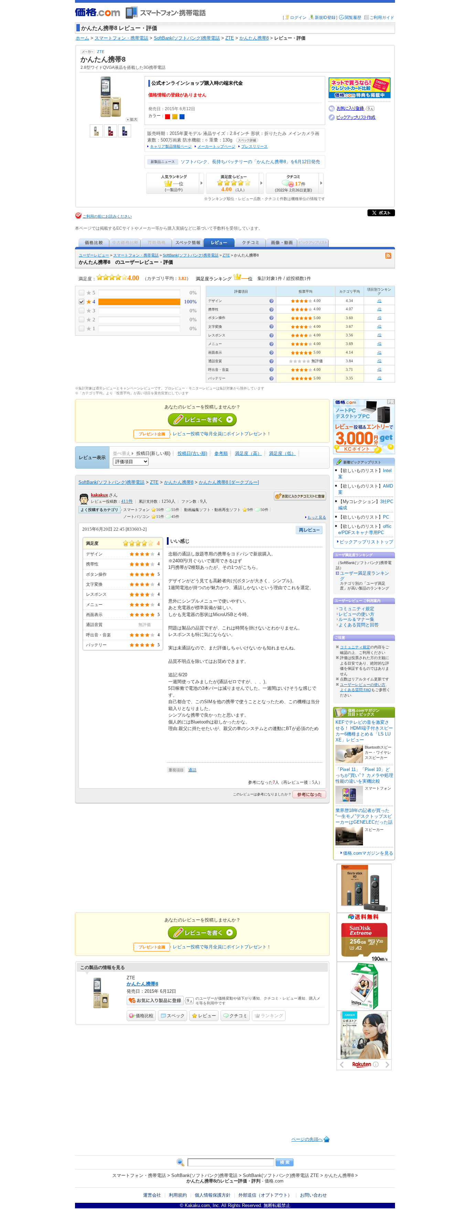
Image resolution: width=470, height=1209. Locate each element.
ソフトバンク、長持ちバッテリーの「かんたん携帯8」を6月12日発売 (250, 161)
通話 (192, 770)
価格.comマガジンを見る (368, 853)
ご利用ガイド (382, 17)
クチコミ (238, 1015)
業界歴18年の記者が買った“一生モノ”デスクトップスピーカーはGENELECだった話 (364, 816)
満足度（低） (282, 453)
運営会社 (152, 1195)
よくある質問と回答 (359, 624)
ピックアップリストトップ (366, 541)
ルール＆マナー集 (356, 619)
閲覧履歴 (353, 17)
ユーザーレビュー (94, 255)
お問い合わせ (313, 1195)
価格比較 (144, 1015)
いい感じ (180, 541)
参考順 (221, 453)
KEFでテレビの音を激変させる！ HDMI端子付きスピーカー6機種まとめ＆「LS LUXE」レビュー (364, 731)
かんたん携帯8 (178, 482)
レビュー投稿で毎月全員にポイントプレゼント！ (222, 433)
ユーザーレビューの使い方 (362, 684)
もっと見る (316, 517)
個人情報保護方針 (213, 1195)
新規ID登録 (325, 17)
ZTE (100, 52)
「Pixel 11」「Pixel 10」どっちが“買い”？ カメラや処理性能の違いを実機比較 (364, 775)
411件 (127, 501)
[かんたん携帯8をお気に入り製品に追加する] (155, 1000)
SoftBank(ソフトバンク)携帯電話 (190, 255)
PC (386, 517)
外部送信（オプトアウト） (265, 1195)
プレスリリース (254, 146)
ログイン (298, 17)
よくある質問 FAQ (355, 690)
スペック (176, 1015)
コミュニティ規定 (356, 608)
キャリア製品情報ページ (171, 146)
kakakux (99, 495)
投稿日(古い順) (192, 453)
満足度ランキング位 (224, 278)
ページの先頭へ (307, 1139)
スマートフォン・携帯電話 (136, 255)
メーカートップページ (216, 146)
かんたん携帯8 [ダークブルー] (229, 482)
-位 (379, 301)
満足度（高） (248, 453)
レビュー (207, 1015)
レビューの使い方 (356, 614)
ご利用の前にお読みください (107, 216)
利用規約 (178, 1195)
